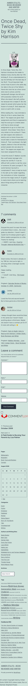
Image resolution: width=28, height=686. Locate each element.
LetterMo (3, 602)
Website (3, 396)
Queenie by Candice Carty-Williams (11, 657)
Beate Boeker (5, 535)
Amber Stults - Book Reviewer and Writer (14, 5)
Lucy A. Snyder (10, 602)
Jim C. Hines (20, 597)
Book (7, 202)
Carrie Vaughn (21, 589)
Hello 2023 (4, 630)
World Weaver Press (7, 564)
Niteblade (13, 608)
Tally (2, 523)
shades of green (20, 610)
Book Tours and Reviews (8, 460)
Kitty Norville (20, 600)
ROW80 (13, 610)
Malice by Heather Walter (8, 645)
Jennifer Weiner (15, 597)
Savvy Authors (5, 557)
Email (3, 387)
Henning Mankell (18, 595)
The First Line (5, 559)
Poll (21, 608)
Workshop (11, 618)
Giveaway (4, 511)
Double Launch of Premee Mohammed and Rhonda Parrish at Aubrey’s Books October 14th (12, 637)
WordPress (17, 672)
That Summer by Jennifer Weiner (11, 632)
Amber (4, 198)
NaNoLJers (4, 547)
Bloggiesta (4, 586)
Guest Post (12, 595)
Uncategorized (5, 525)
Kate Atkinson (8, 599)
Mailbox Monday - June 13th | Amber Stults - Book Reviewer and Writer (13, 343)
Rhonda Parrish (5, 555)
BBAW (20, 583)
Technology (17, 612)
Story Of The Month (7, 520)
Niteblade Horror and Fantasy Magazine (13, 552)
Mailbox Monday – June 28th (10, 650)
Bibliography (5, 455)
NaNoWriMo (4, 550)
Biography (4, 457)
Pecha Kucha (18, 608)
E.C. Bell (16, 592)
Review (12, 200)
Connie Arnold (11, 592)
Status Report (5, 518)
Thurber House (5, 562)
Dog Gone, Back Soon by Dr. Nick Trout (13, 642)
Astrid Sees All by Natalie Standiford (12, 647)
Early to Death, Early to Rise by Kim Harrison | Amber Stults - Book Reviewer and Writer (13, 333)
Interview (4, 597)
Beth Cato (4, 537)
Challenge (5, 592)
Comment (4, 360)
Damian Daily (5, 540)
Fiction (3, 508)
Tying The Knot (19, 614)
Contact (3, 462)
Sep (4, 499)
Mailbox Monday (11, 605)
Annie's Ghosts (4, 583)
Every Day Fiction (6, 542)
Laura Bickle (4, 545)
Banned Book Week (15, 583)
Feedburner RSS (6, 622)
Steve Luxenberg (10, 612)
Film (19, 592)
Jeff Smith (9, 597)
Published (4, 513)
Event (3, 506)
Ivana (9, 251)
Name (3, 378)
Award (9, 583)
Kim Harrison (12, 202)
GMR (9, 219)
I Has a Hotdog (24, 595)
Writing (3, 528)
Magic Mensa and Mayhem (19, 602)
